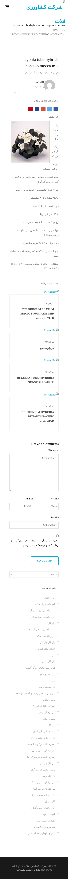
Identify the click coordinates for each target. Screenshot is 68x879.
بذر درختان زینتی (46, 712)
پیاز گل (51, 623)
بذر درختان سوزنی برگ (43, 782)
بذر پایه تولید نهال (46, 674)
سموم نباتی (49, 699)
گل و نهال (50, 801)
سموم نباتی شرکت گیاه (43, 769)
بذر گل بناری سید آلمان (43, 788)
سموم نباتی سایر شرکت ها (41, 757)
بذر (53, 655)
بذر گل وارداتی (47, 763)
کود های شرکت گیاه (45, 604)
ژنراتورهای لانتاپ (46, 648)
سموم (52, 680)
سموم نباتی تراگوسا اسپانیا (41, 744)
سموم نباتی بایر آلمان (44, 731)
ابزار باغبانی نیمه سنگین (43, 617)
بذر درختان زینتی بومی (43, 750)
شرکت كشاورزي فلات (35, 866)
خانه (63, 30)
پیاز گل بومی (48, 661)
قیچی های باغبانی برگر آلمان (40, 668)
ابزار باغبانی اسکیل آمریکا (41, 629)
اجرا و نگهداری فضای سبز (41, 833)
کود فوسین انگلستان (44, 827)
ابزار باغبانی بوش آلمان (43, 808)
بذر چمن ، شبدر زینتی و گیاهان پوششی (35, 693)
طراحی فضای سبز (45, 820)
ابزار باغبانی (49, 598)
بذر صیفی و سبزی (45, 687)
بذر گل (51, 725)
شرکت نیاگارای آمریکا (43, 706)
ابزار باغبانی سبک (46, 636)
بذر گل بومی (48, 776)
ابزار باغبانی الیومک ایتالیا (42, 610)
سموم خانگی (48, 719)
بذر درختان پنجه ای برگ (43, 795)
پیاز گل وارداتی (47, 642)
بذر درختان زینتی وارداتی (42, 738)
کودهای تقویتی (47, 814)
